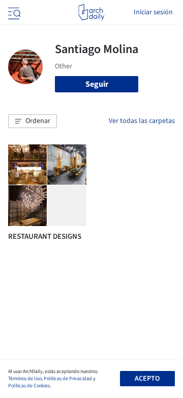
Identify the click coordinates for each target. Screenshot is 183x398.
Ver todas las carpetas (142, 121)
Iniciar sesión (153, 12)
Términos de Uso (25, 378)
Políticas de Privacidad (68, 378)
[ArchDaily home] (91, 12)
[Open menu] (13, 12)
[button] (32, 121)
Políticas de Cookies (29, 385)
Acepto (147, 379)
